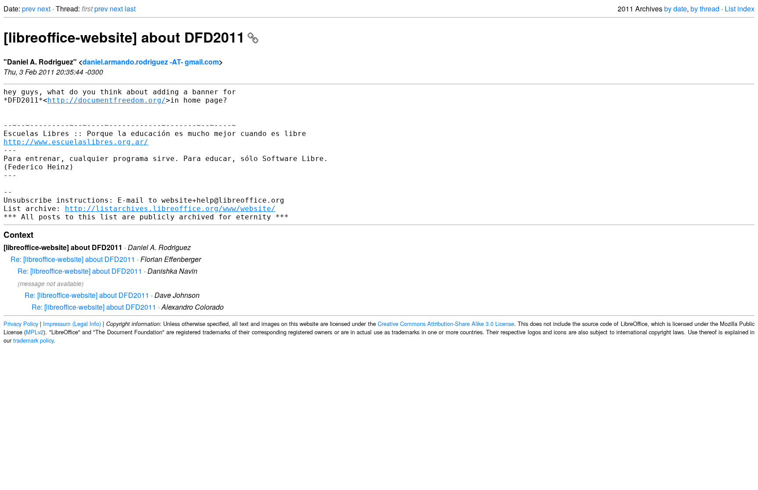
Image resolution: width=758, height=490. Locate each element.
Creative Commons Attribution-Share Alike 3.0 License (446, 323)
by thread (704, 9)
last (130, 9)
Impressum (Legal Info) (72, 323)
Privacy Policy (21, 323)
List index (739, 9)
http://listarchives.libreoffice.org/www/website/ (170, 208)
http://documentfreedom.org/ (106, 100)
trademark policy (33, 340)
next (43, 9)
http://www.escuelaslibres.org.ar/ (76, 142)
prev (29, 9)
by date (675, 9)
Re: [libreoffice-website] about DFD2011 (73, 259)
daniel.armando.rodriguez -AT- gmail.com (150, 62)
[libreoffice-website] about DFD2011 (124, 37)
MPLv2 (34, 332)
